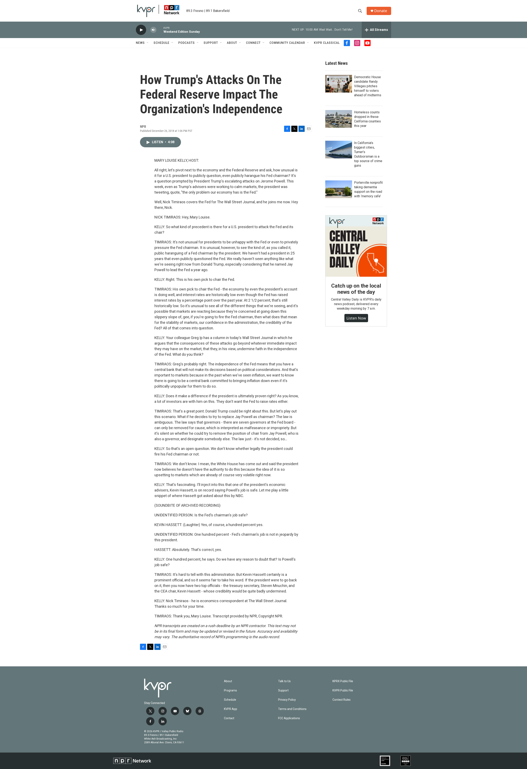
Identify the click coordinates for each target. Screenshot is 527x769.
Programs (230, 690)
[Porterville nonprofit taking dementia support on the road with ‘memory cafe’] (338, 189)
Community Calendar (287, 42)
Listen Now (356, 318)
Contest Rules (341, 699)
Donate (380, 11)
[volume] (153, 30)
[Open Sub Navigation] (147, 42)
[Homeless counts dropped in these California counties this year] (338, 119)
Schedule (161, 42)
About (232, 42)
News (140, 42)
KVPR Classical (327, 42)
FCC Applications (289, 718)
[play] (141, 30)
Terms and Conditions (292, 709)
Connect (253, 42)
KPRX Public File (342, 681)
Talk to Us (284, 681)
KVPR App (230, 709)
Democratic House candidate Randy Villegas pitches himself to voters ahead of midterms (367, 86)
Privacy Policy (287, 699)
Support (211, 42)
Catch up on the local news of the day (356, 289)
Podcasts (186, 42)
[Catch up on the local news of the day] (356, 246)
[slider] (160, 30)
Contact (229, 718)
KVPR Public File (342, 690)
